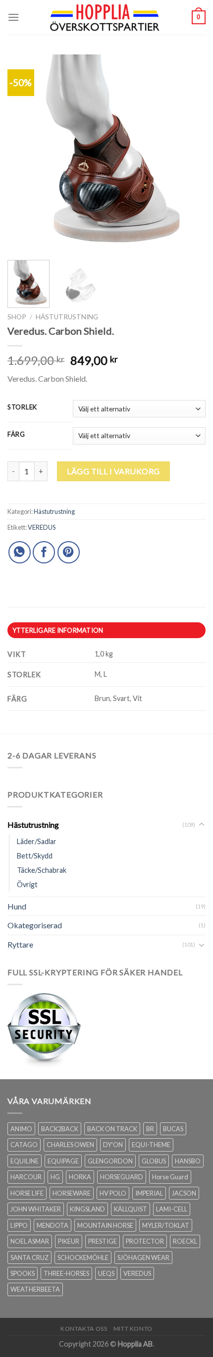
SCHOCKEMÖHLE (82, 1257)
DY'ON (113, 1145)
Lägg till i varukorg (113, 471)
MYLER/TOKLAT (165, 1225)
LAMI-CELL (171, 1209)
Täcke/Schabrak (41, 870)
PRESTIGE (102, 1241)
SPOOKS (22, 1273)
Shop (16, 317)
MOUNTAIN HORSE (105, 1225)
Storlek (22, 407)
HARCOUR (26, 1177)
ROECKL (185, 1241)
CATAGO (24, 1145)
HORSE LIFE (27, 1193)
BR (150, 1129)
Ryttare (20, 944)
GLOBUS (154, 1161)
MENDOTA (52, 1225)
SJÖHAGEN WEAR (143, 1257)
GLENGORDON (110, 1161)
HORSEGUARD (121, 1177)
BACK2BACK (59, 1129)
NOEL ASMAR (29, 1241)
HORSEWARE (72, 1193)
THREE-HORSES (66, 1273)
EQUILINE (24, 1161)
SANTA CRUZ (29, 1257)
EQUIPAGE (63, 1161)
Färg (16, 434)
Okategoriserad (34, 925)
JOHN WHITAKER (35, 1209)
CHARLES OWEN (70, 1145)
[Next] (189, 153)
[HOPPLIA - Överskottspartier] (105, 17)
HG (55, 1177)
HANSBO (188, 1161)
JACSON (184, 1193)
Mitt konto (133, 1328)
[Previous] (24, 153)
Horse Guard (170, 1177)
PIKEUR (68, 1241)
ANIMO (21, 1129)
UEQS (106, 1273)
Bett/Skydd (35, 856)
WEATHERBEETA (35, 1289)
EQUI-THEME (151, 1145)
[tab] (106, 630)
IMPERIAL (149, 1193)
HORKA (80, 1177)
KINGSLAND (87, 1209)
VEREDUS (41, 527)
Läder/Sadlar (36, 841)
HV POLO (113, 1193)
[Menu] (13, 17)
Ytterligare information (58, 630)
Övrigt (27, 884)
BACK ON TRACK (112, 1129)
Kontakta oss (83, 1328)
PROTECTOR (145, 1241)
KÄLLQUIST (130, 1209)
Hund (16, 906)
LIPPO (19, 1225)
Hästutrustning (67, 317)
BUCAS (173, 1129)
